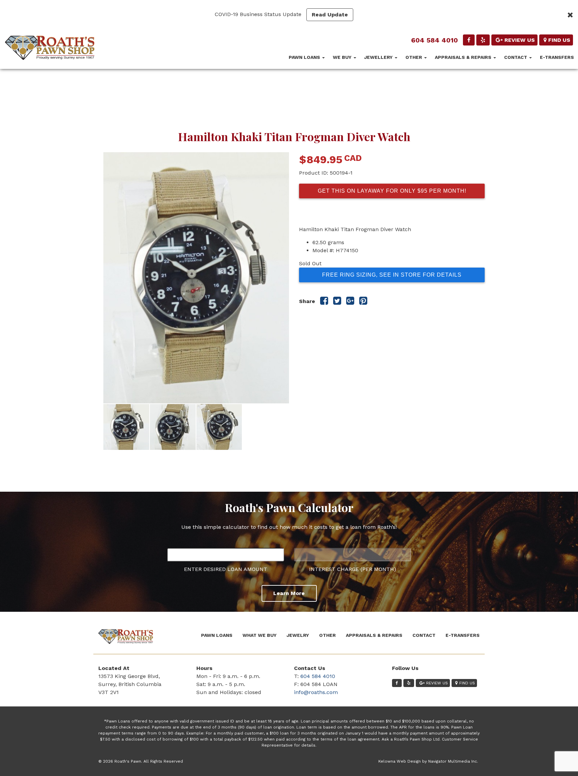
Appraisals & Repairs (464, 57)
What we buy (260, 635)
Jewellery (379, 57)
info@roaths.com (316, 692)
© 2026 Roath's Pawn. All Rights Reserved (140, 761)
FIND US (559, 40)
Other (414, 57)
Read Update (330, 14)
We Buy (343, 57)
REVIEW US (519, 40)
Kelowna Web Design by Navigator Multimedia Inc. (428, 761)
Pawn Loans (305, 57)
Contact (516, 57)
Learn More (289, 593)
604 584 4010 (434, 40)
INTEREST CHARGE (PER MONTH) (352, 569)
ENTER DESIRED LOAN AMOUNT (225, 569)
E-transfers (557, 57)
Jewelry (298, 635)
